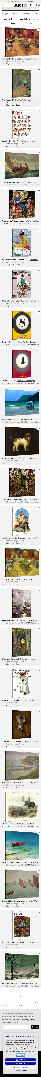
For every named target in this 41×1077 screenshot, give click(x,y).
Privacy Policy (20, 1056)
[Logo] (20, 5)
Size (11, 24)
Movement (25, 14)
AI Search (36, 9)
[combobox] (14, 8)
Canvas (35, 14)
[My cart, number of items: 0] (38, 5)
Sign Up (35, 1027)
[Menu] (2, 5)
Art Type (5, 14)
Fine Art (14, 14)
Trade (33, 5)
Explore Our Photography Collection (20, 1)
